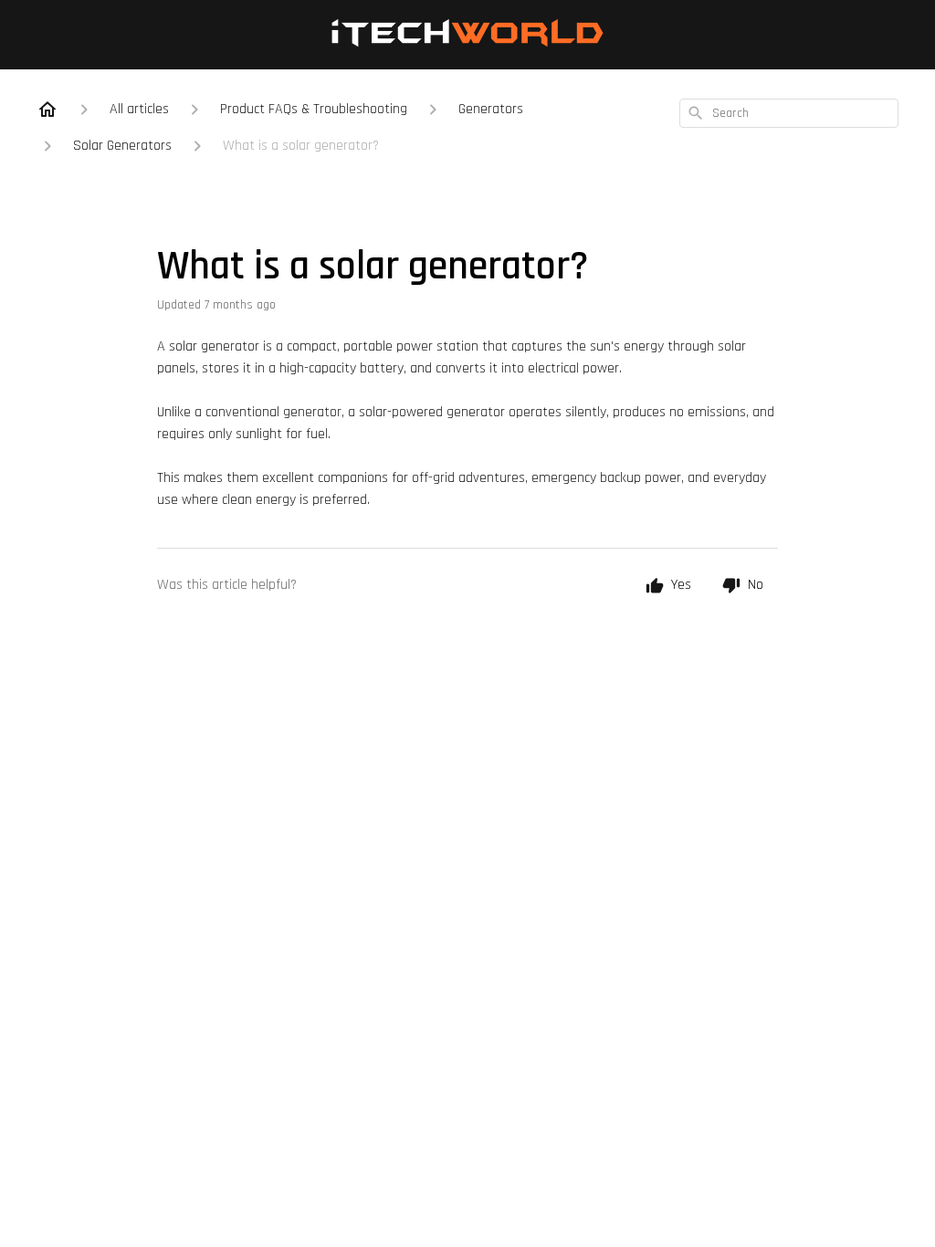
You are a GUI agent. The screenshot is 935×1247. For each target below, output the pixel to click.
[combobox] (788, 113)
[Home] (47, 110)
